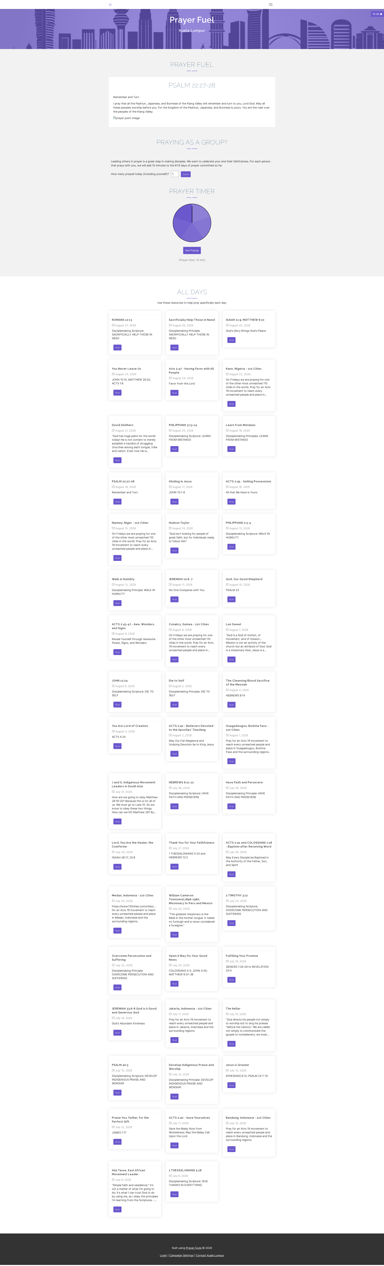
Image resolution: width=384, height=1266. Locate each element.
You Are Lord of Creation (130, 725)
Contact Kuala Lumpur (210, 1255)
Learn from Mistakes (241, 425)
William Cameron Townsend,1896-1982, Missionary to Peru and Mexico (191, 899)
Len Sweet (233, 624)
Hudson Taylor (179, 522)
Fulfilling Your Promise (242, 955)
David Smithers (123, 425)
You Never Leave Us (126, 368)
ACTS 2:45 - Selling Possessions (248, 481)
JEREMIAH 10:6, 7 (181, 579)
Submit (186, 174)
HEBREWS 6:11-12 (181, 782)
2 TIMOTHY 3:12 (237, 895)
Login (163, 1255)
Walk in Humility (123, 579)
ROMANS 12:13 (122, 319)
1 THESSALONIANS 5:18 (185, 1170)
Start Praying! (192, 250)
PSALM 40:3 (120, 1064)
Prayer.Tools (193, 1248)
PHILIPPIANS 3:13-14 (183, 425)
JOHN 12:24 (120, 680)
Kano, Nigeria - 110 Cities (244, 368)
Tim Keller (233, 1008)
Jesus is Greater (237, 1064)
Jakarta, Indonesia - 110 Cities (190, 1008)
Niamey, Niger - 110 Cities (130, 522)
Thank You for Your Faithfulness (191, 842)
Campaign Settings (181, 1255)
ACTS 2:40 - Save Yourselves (189, 1117)
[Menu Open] (270, 4)
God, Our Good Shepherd (244, 579)
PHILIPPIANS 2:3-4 (238, 522)
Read (117, 347)
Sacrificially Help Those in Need (192, 319)
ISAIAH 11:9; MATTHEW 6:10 (245, 319)
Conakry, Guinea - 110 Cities (189, 624)
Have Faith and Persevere (244, 782)
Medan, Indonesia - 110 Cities (133, 895)
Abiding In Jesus (180, 481)
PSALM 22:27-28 (123, 481)
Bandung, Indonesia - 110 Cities (248, 1117)
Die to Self (176, 680)
